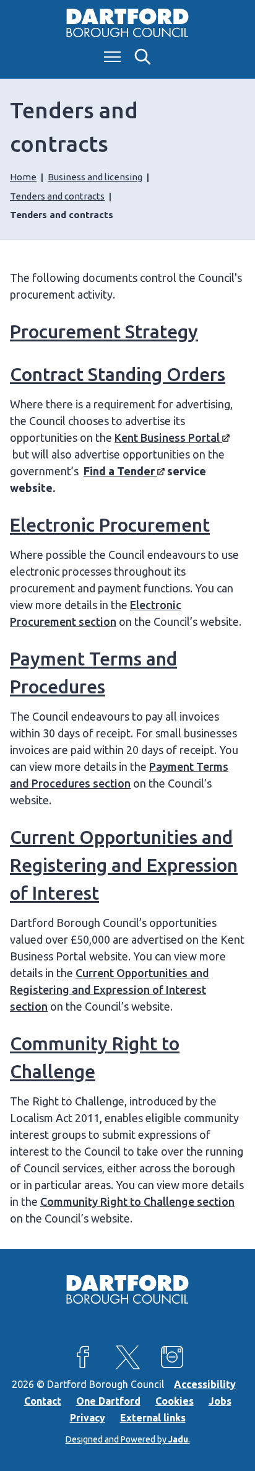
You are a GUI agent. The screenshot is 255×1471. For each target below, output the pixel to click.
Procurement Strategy (104, 331)
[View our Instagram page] (172, 1357)
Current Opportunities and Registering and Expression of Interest (124, 865)
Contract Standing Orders (117, 374)
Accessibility (205, 1384)
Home (23, 177)
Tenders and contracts (57, 196)
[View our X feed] (127, 1357)
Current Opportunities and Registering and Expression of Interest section (109, 989)
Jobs (220, 1401)
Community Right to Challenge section (137, 1201)
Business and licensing (95, 177)
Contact (42, 1401)
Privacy (87, 1417)
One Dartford (108, 1401)
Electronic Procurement (110, 524)
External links (153, 1417)
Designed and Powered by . (128, 1439)
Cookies (174, 1401)
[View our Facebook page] (83, 1357)
